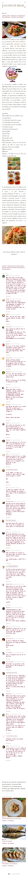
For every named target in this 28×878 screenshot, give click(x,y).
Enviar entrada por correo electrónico (16, 266)
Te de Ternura (9, 326)
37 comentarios (11, 843)
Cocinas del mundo (10, 267)
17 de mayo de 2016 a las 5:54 (19, 638)
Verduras (8, 269)
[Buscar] (25, 2)
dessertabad (8, 693)
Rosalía (7, 550)
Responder (8, 296)
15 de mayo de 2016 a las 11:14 (15, 343)
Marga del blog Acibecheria (18, 46)
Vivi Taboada (9, 652)
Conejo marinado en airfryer (11, 818)
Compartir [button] (4, 266)
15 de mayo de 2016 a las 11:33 (18, 357)
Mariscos (23, 267)
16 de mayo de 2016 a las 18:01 (18, 584)
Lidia (7, 626)
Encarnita (8, 440)
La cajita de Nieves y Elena (11, 469)
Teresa (7, 746)
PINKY (7, 314)
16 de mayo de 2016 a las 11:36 (12, 567)
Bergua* (7, 343)
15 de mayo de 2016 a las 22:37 (12, 521)
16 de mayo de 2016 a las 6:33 (15, 550)
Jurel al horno (7, 841)
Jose (6, 487)
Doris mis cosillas (9, 661)
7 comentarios (10, 866)
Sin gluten (4, 269)
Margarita (8, 371)
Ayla (7, 454)
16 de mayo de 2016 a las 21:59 (14, 626)
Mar (7, 387)
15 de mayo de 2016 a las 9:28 (14, 275)
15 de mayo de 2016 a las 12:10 (16, 404)
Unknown (8, 404)
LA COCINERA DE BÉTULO (12, 566)
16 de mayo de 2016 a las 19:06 (16, 607)
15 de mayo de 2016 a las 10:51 (15, 314)
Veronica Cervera (9, 638)
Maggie (7, 298)
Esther (7, 275)
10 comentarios (11, 820)
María (7, 532)
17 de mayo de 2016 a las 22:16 (17, 652)
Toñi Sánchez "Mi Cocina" (11, 672)
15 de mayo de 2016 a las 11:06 (17, 326)
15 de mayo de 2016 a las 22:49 (14, 531)
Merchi (7, 423)
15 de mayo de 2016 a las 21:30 (19, 501)
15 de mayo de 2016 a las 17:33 (16, 440)
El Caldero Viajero (10, 501)
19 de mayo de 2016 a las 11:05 (12, 673)
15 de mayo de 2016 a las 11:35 (16, 371)
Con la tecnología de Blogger (15, 873)
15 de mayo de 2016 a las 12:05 (13, 387)
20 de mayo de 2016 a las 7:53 (16, 693)
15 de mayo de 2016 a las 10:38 (15, 298)
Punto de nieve (9, 357)
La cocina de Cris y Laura (11, 735)
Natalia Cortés (9, 584)
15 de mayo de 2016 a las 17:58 (14, 454)
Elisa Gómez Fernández (11, 520)
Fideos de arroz (17, 267)
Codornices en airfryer (9, 863)
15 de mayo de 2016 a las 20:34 (13, 487)
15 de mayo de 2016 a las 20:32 (12, 470)
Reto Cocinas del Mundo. (19, 41)
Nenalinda (8, 607)
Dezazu (7, 714)
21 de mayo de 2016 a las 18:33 (12, 736)
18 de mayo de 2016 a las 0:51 (19, 661)
